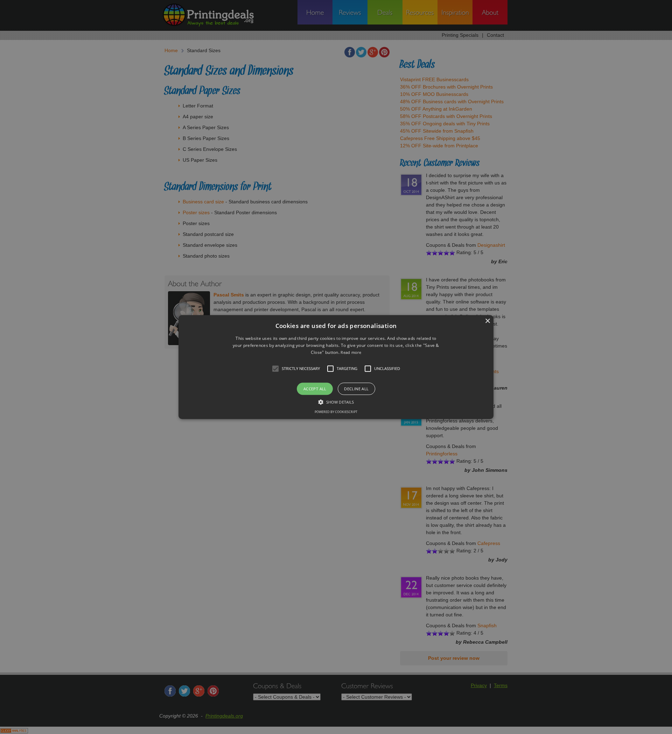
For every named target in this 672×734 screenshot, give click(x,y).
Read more (351, 352)
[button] (335, 367)
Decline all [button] (356, 388)
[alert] (336, 367)
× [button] (487, 321)
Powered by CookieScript (336, 412)
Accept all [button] (315, 388)
